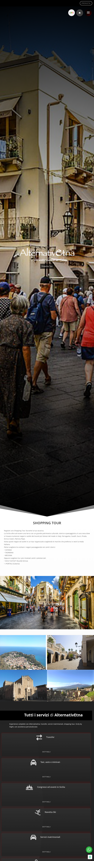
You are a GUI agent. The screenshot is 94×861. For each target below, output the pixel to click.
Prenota (86, 3)
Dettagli (46, 757)
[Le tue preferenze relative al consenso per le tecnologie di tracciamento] (90, 857)
